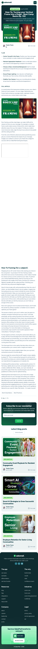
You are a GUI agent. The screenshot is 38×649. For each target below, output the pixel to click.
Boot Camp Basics (7, 393)
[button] (35, 2)
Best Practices (18, 393)
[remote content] (14, 150)
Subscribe (19, 421)
